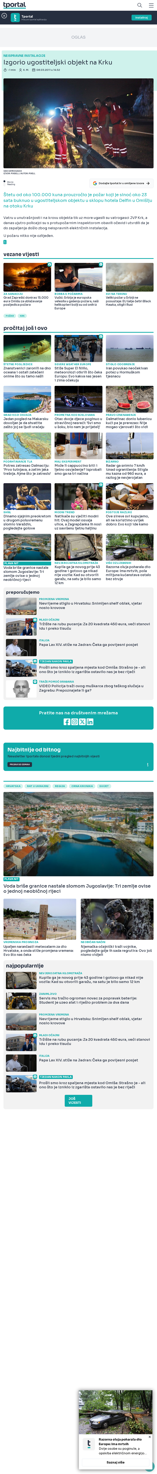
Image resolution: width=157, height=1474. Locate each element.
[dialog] (115, 1429)
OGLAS (78, 37)
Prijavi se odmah (20, 764)
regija (60, 786)
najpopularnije (24, 966)
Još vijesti (75, 1101)
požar (10, 316)
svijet (104, 786)
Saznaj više (116, 1462)
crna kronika (82, 786)
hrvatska (13, 786)
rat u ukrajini (37, 786)
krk (22, 316)
